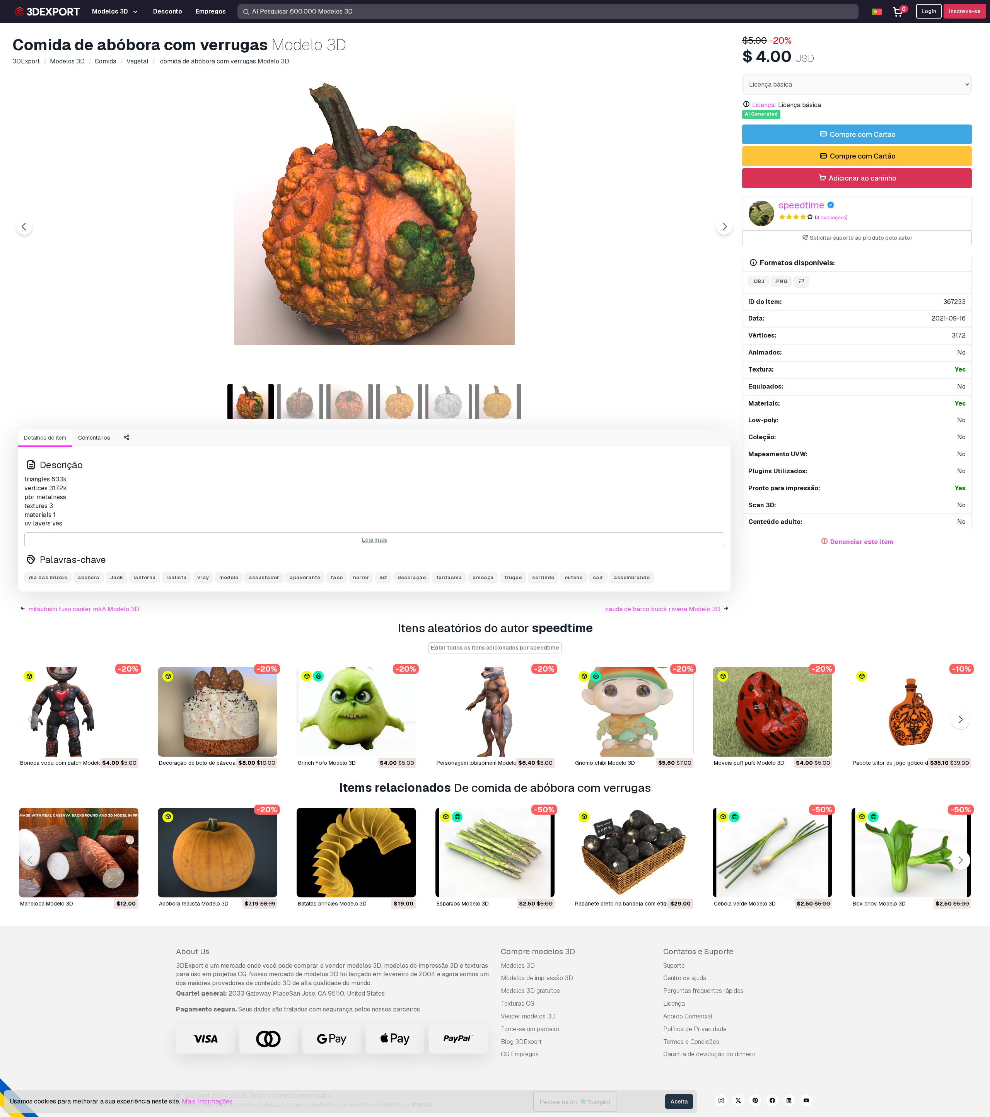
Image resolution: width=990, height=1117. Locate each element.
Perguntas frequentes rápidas (703, 991)
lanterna (144, 577)
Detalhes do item (45, 437)
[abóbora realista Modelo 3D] (217, 852)
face (337, 577)
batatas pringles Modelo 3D (332, 903)
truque (513, 577)
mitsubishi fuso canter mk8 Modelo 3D (83, 609)
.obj (759, 281)
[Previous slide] (24, 226)
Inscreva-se (965, 11)
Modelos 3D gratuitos (530, 991)
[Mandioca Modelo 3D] (78, 852)
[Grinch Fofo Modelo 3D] (356, 712)
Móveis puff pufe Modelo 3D (749, 762)
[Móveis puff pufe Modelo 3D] (772, 712)
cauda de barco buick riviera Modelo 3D (662, 609)
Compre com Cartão (862, 134)
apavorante (305, 577)
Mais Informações (207, 1101)
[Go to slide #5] (448, 401)
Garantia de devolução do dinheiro (709, 1054)
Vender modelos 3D (528, 1016)
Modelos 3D (518, 966)
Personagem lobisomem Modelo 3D (481, 762)
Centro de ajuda (685, 978)
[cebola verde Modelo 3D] (772, 852)
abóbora (88, 577)
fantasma (449, 577)
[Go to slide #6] (498, 401)
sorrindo (543, 577)
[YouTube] (806, 1101)
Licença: (764, 105)
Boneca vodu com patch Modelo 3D (65, 762)
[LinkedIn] (789, 1101)
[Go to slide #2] (300, 401)
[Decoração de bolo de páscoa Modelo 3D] (217, 712)
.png (781, 281)
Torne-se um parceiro (530, 1029)
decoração (412, 577)
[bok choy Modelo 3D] (911, 852)
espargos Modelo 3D (463, 903)
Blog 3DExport (521, 1042)
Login (929, 11)
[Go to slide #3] (349, 401)
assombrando (632, 577)
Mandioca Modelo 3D (46, 903)
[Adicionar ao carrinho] (111, 745)
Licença (674, 1003)
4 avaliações (831, 217)
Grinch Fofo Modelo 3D (327, 762)
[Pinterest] (755, 1101)
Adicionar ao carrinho (861, 178)
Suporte (674, 966)
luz (383, 577)
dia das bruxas (48, 577)
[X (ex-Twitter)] (738, 1101)
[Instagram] (721, 1101)
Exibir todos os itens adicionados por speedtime (495, 647)
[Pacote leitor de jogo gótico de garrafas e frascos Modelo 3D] (911, 712)
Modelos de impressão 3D (537, 978)
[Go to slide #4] (399, 401)
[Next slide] (724, 226)
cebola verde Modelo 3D (745, 903)
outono (573, 577)
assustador (264, 577)
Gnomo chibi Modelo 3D (605, 762)
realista (176, 577)
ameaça (483, 577)
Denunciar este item (862, 542)
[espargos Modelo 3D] (495, 852)
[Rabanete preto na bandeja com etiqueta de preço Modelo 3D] (633, 852)
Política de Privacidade (695, 1029)
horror (361, 577)
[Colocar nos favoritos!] (127, 745)
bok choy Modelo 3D (879, 903)
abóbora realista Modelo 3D (194, 903)
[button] (960, 719)
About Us (192, 951)
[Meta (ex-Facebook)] (772, 1101)
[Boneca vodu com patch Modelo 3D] (78, 712)
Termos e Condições (691, 1042)
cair (598, 577)
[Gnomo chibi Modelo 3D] (633, 712)
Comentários (94, 437)
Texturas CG (517, 1003)
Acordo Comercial (687, 1016)
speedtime (801, 205)
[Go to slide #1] (250, 401)
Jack (116, 577)
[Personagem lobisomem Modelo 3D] (495, 712)
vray (203, 577)
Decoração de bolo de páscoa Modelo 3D (211, 762)
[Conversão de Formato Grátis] (801, 281)
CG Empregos (520, 1054)
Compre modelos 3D (538, 951)
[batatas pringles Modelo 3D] (356, 852)
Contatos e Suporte (698, 951)
